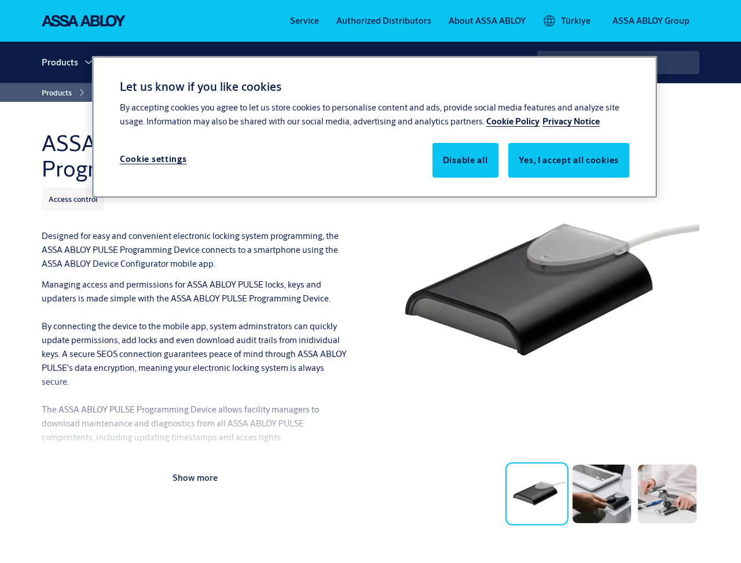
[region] (374, 126)
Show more (195, 477)
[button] (88, 62)
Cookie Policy (513, 121)
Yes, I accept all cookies (569, 159)
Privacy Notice (571, 121)
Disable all (465, 159)
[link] (304, 21)
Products (60, 62)
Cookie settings (153, 158)
